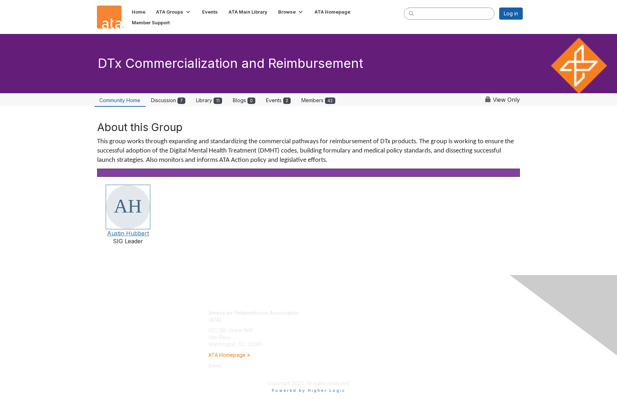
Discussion (167, 100)
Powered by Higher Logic (309, 390)
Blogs (243, 100)
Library (208, 100)
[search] (411, 13)
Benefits (321, 320)
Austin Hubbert (128, 233)
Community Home (119, 100)
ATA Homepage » (229, 355)
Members (317, 100)
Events (277, 100)
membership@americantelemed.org (250, 372)
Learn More (324, 327)
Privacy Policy (431, 327)
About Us (425, 313)
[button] (174, 11)
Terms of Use (430, 320)
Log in (511, 13)
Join (316, 313)
